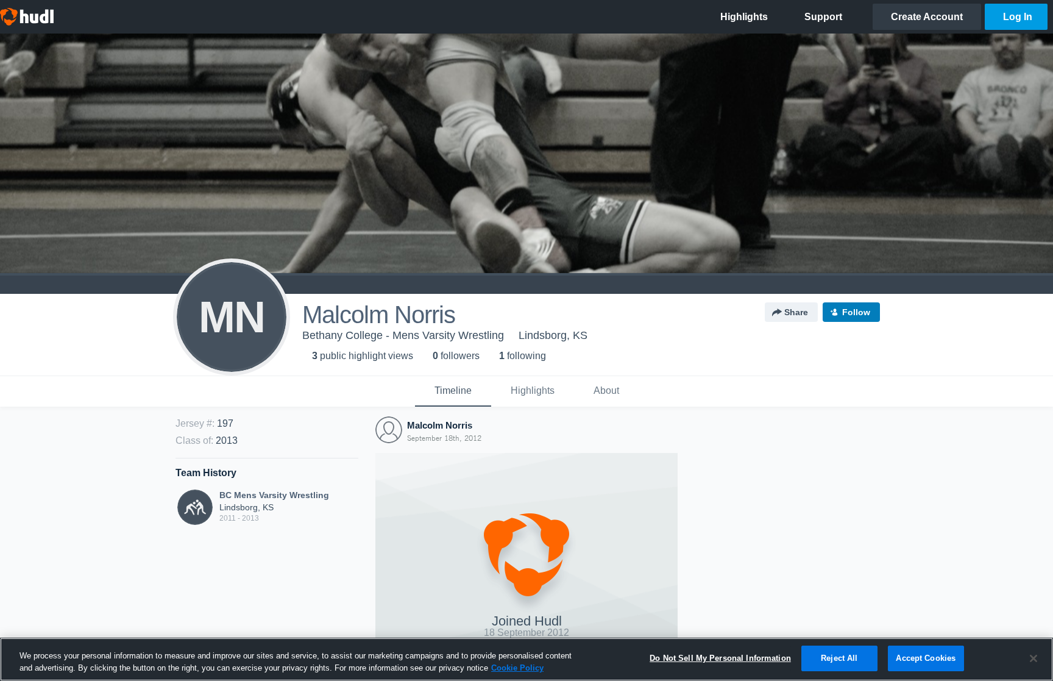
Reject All (839, 658)
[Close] (1033, 658)
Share (796, 312)
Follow (856, 312)
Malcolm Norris (439, 425)
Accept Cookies (926, 658)
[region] (526, 659)
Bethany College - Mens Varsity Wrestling (403, 335)
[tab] (453, 391)
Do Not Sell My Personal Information (720, 658)
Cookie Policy (517, 667)
